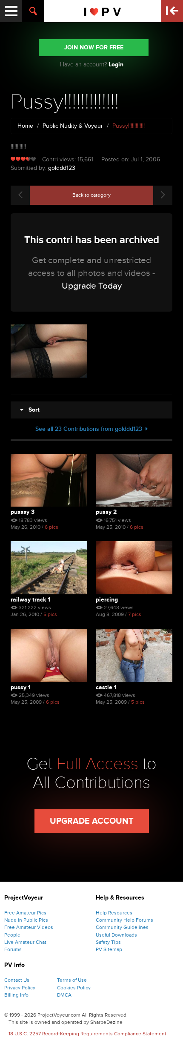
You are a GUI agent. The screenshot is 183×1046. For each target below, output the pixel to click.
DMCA (64, 995)
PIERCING (107, 599)
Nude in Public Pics (26, 920)
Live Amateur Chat (25, 942)
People (12, 935)
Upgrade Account (92, 821)
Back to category (91, 195)
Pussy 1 (21, 687)
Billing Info (16, 995)
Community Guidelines (122, 927)
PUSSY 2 (106, 512)
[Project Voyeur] (102, 11)
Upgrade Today (92, 286)
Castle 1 (106, 687)
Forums (13, 949)
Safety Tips (108, 942)
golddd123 (61, 168)
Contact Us (16, 980)
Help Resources (114, 913)
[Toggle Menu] (11, 11)
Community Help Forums (124, 920)
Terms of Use (72, 980)
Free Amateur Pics (25, 913)
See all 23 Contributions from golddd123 (90, 429)
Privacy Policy (19, 988)
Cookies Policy (74, 988)
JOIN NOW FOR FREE (93, 47)
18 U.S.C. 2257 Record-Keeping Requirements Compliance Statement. (88, 1034)
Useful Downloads (116, 935)
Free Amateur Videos (28, 927)
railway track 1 (30, 599)
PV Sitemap (109, 949)
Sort (31, 409)
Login (116, 64)
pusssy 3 (22, 512)
